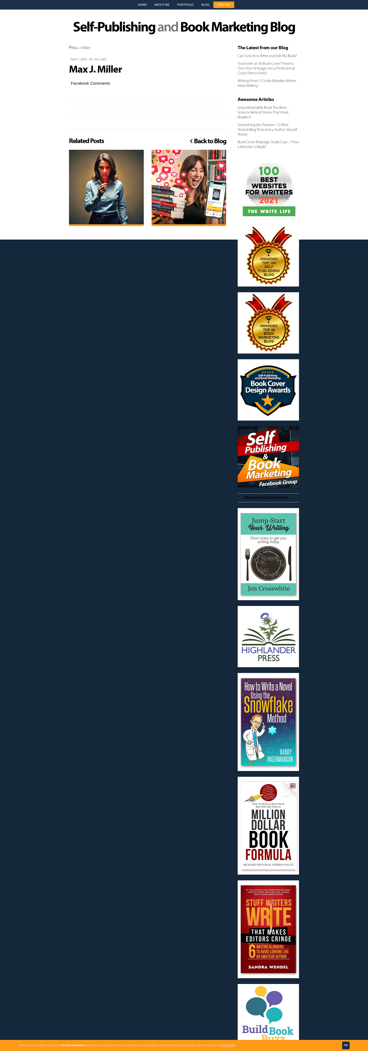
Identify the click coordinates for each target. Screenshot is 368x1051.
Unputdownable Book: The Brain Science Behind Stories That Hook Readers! (263, 112)
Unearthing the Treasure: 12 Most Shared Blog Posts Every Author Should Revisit (267, 130)
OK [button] (346, 1045)
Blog (205, 4)
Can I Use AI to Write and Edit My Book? (267, 56)
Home (142, 4)
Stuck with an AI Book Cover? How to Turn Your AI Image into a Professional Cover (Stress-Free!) (266, 68)
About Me (161, 4)
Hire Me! (223, 4)
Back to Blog (209, 141)
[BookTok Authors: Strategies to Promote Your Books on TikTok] (189, 187)
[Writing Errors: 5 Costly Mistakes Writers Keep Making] (106, 187)
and (184, 28)
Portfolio (185, 4)
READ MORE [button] (228, 1045)
